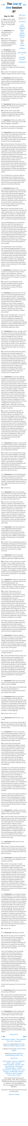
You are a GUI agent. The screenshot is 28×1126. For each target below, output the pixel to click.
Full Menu (22, 48)
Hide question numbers (8, 1039)
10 (3, 331)
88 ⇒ (25, 5)
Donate (22, 37)
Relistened (7, 1046)
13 (3, 474)
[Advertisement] (14, 1110)
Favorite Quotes (10, 1066)
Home (22, 25)
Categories (22, 28)
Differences (8, 1073)
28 (3, 990)
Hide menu (22, 15)
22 (3, 732)
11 (3, 377)
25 (3, 857)
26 (3, 894)
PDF (23, 1049)
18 (3, 635)
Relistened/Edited (17, 1053)
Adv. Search (22, 21)
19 (3, 680)
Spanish (18, 1046)
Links (23, 1070)
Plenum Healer (22, 52)
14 (3, 492)
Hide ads (11, 1094)
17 (3, 579)
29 (3, 1011)
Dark (22, 43)
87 (2, 19)
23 (3, 810)
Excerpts (6, 1071)
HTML (18, 1049)
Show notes (10, 1041)
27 (3, 932)
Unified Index (14, 1071)
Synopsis (22, 34)
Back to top (14, 1058)
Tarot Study (18, 1066)
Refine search (14, 1034)
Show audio (17, 1041)
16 (3, 555)
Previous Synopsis (8, 1064)
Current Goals (11, 1075)
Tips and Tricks (7, 1070)
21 (3, 717)
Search (9, 1061)
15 (3, 527)
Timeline (19, 1068)
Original (22, 45)
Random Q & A (16, 1070)
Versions (21, 1071)
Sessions (22, 27)
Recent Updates (17, 1073)
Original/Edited (9, 1055)
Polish (22, 1046)
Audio (22, 32)
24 (3, 841)
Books (22, 30)
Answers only (19, 1055)
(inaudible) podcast (22, 58)
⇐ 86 (3, 5)
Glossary (22, 35)
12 (3, 443)
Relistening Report (10, 1068)
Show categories (21, 1039)
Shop (22, 1064)
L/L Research (21, 62)
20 (3, 696)
